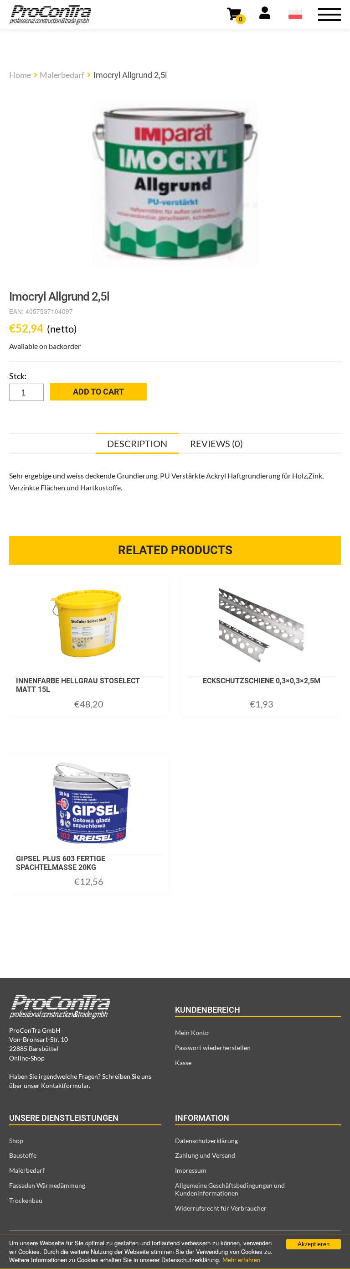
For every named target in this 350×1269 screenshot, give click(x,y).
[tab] (137, 443)
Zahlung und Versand (205, 1155)
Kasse (183, 1062)
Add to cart (98, 391)
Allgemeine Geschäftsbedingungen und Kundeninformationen (230, 1189)
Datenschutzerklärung (206, 1140)
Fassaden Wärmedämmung (47, 1185)
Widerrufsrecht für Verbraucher (221, 1208)
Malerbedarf (62, 75)
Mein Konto (192, 1032)
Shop (16, 1140)
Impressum (190, 1170)
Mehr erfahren (241, 1260)
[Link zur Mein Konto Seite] (265, 14)
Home (20, 75)
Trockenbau (25, 1200)
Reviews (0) (216, 443)
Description (137, 443)
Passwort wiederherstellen (213, 1047)
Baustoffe (22, 1155)
